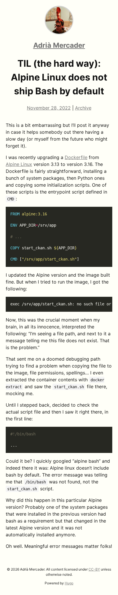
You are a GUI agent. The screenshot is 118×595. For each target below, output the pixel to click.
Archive (83, 108)
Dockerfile (76, 157)
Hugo (69, 583)
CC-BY (94, 569)
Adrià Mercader (59, 45)
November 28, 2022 (49, 108)
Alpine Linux (19, 164)
